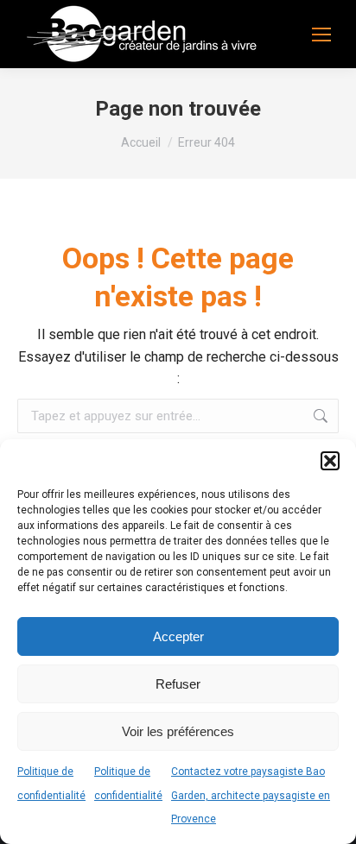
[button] (330, 460)
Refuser (178, 684)
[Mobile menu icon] (321, 34)
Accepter (178, 636)
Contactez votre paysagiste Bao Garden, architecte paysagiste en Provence (250, 795)
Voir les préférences (178, 731)
